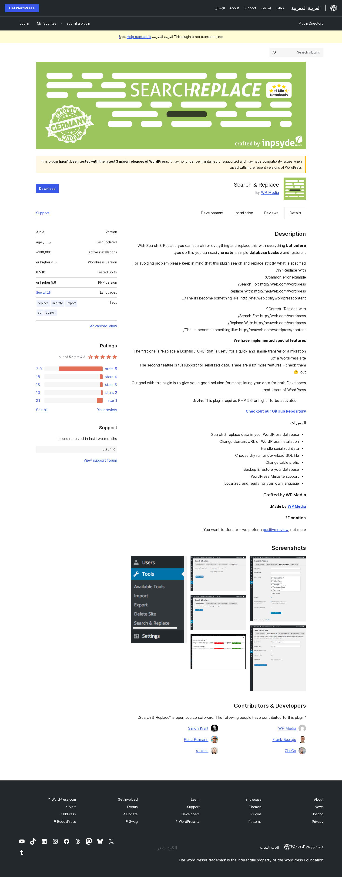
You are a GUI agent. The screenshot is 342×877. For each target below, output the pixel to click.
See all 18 (43, 292)
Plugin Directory (311, 23)
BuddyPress (64, 821)
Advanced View (103, 326)
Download (47, 189)
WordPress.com (62, 799)
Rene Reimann (196, 739)
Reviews (271, 213)
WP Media (270, 192)
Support (43, 213)
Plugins (256, 814)
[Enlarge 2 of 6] (299, 631)
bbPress (67, 814)
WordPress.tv (187, 821)
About (318, 799)
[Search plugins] (274, 52)
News (319, 807)
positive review (275, 529)
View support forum (100, 460)
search (50, 312)
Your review (107, 409)
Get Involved (128, 799)
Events (132, 807)
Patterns (255, 821)
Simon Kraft (198, 728)
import (71, 303)
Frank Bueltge (284, 739)
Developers (190, 814)
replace (43, 303)
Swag (131, 821)
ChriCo (290, 750)
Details (295, 213)
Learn (195, 799)
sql (40, 312)
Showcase (253, 799)
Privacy (317, 821)
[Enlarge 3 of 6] (240, 562)
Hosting (317, 814)
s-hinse (202, 750)
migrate (57, 303)
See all (41, 409)
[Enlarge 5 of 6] (240, 640)
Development (212, 213)
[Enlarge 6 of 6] (180, 562)
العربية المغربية (269, 847)
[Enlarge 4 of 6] (240, 601)
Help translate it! (135, 37)
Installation (244, 213)
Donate (130, 814)
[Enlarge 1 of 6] (299, 562)
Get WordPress (22, 8)
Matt (70, 807)
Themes (255, 807)
